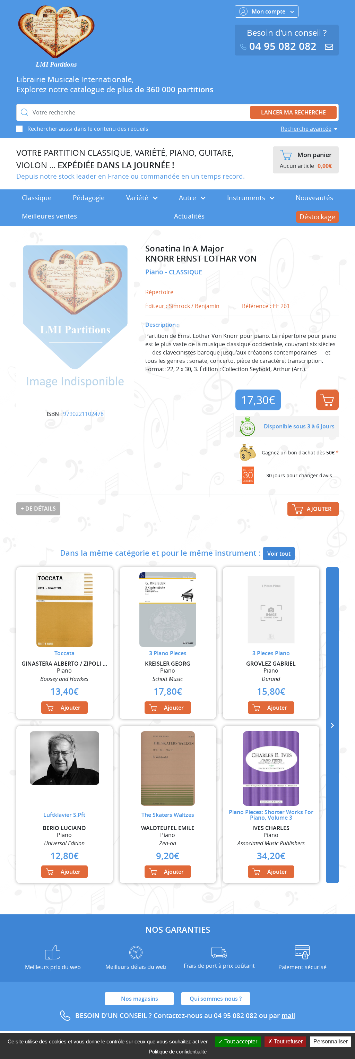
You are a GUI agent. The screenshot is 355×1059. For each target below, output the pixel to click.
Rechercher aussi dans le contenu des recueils (87, 129)
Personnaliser (330, 1041)
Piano (155, 271)
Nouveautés (314, 197)
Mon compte (269, 11)
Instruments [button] (247, 197)
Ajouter (327, 400)
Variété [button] (138, 197)
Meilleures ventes (49, 216)
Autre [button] (188, 197)
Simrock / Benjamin (194, 306)
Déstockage (317, 216)
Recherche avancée (306, 129)
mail (288, 1015)
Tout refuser (287, 1041)
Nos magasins (139, 998)
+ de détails (38, 508)
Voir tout (279, 553)
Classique (37, 197)
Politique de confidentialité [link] (178, 1051)
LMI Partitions (56, 64)
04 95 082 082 (282, 46)
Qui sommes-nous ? (216, 998)
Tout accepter (240, 1041)
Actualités (189, 216)
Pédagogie (89, 197)
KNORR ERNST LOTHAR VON (201, 259)
